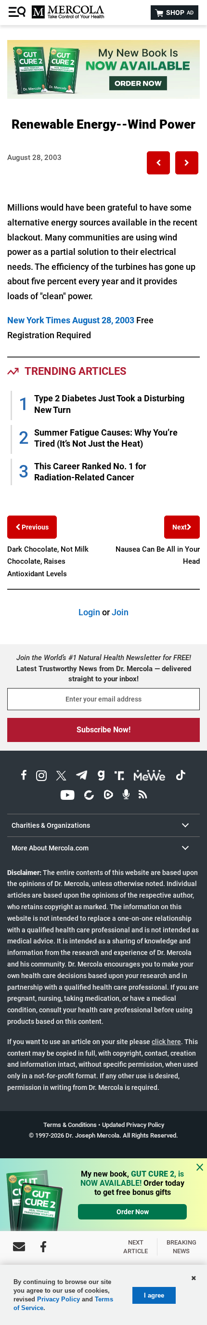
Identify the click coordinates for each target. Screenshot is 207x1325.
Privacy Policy (58, 1299)
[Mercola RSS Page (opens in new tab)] (143, 796)
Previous (34, 527)
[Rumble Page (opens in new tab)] (108, 796)
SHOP (179, 12)
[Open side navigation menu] (18, 12)
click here (166, 1042)
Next (179, 527)
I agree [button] (154, 1295)
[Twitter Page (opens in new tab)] (61, 777)
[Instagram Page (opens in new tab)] (41, 777)
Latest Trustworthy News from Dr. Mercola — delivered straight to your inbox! (103, 673)
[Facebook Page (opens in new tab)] (24, 777)
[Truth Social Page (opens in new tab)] (119, 777)
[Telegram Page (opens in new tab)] (82, 777)
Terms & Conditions (70, 1124)
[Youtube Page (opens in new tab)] (67, 796)
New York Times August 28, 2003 (70, 320)
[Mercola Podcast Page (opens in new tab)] (126, 796)
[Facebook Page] (43, 1246)
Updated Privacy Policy (133, 1124)
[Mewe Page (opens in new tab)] (149, 777)
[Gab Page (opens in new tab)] (101, 777)
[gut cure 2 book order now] (103, 96)
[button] (158, 162)
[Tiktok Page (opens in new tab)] (180, 777)
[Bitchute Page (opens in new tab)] (89, 796)
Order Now (132, 1212)
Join (120, 612)
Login (89, 612)
